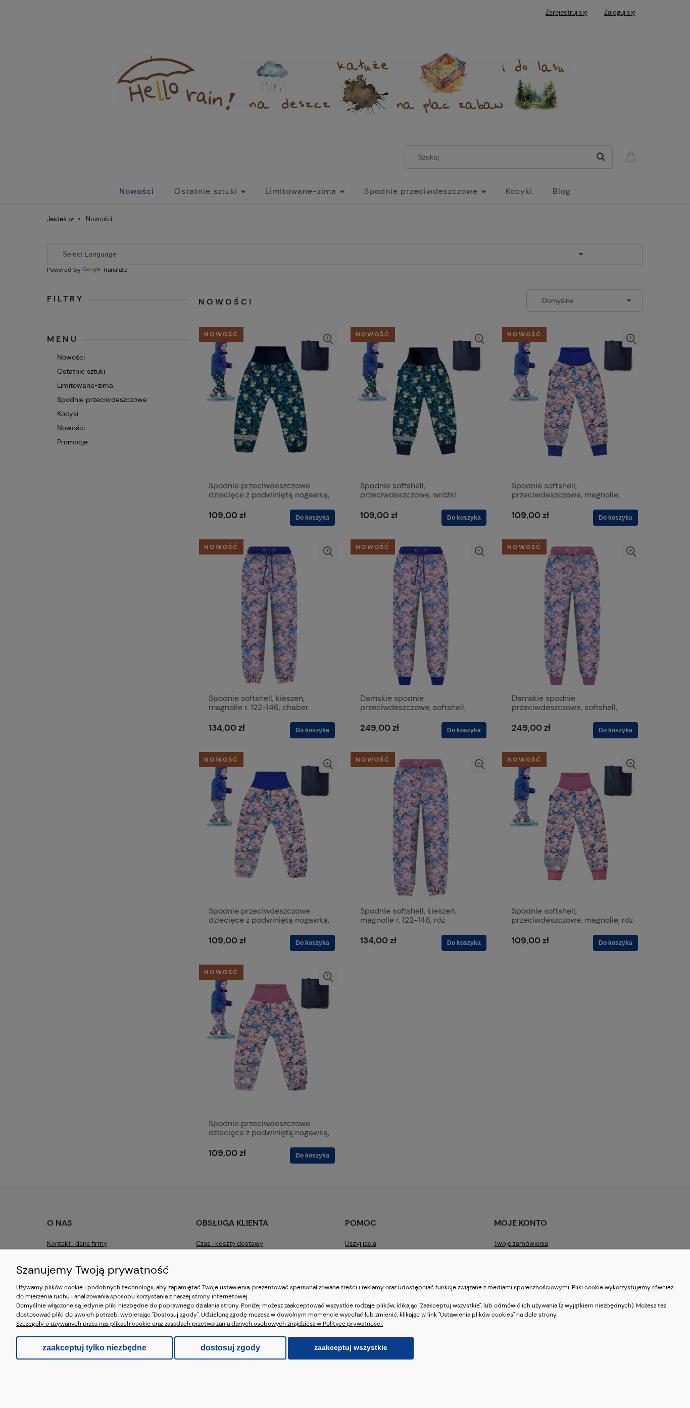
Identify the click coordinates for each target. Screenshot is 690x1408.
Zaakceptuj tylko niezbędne (94, 1347)
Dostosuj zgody (230, 1347)
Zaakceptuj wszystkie (350, 1347)
